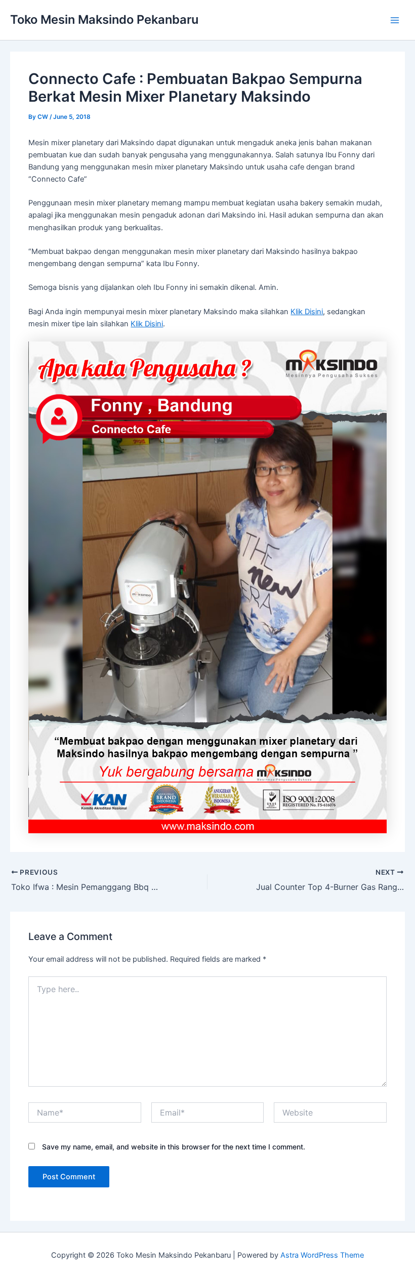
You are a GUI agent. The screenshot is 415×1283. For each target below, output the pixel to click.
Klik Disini (306, 311)
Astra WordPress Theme (322, 1255)
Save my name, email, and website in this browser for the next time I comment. (173, 1146)
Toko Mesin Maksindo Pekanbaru (104, 19)
